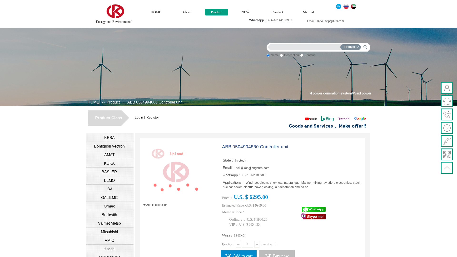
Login (139, 117)
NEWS (246, 12)
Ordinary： (237, 219)
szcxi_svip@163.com (330, 21)
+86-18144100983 (280, 20)
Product (216, 12)
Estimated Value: (233, 205)
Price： (227, 198)
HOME (156, 12)
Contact (277, 12)
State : (228, 160)
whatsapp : (232, 175)
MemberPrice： (233, 212)
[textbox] (305, 46)
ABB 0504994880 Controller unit (154, 102)
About (187, 12)
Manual (308, 12)
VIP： (233, 224)
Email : (228, 168)
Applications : (233, 182)
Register (152, 117)
